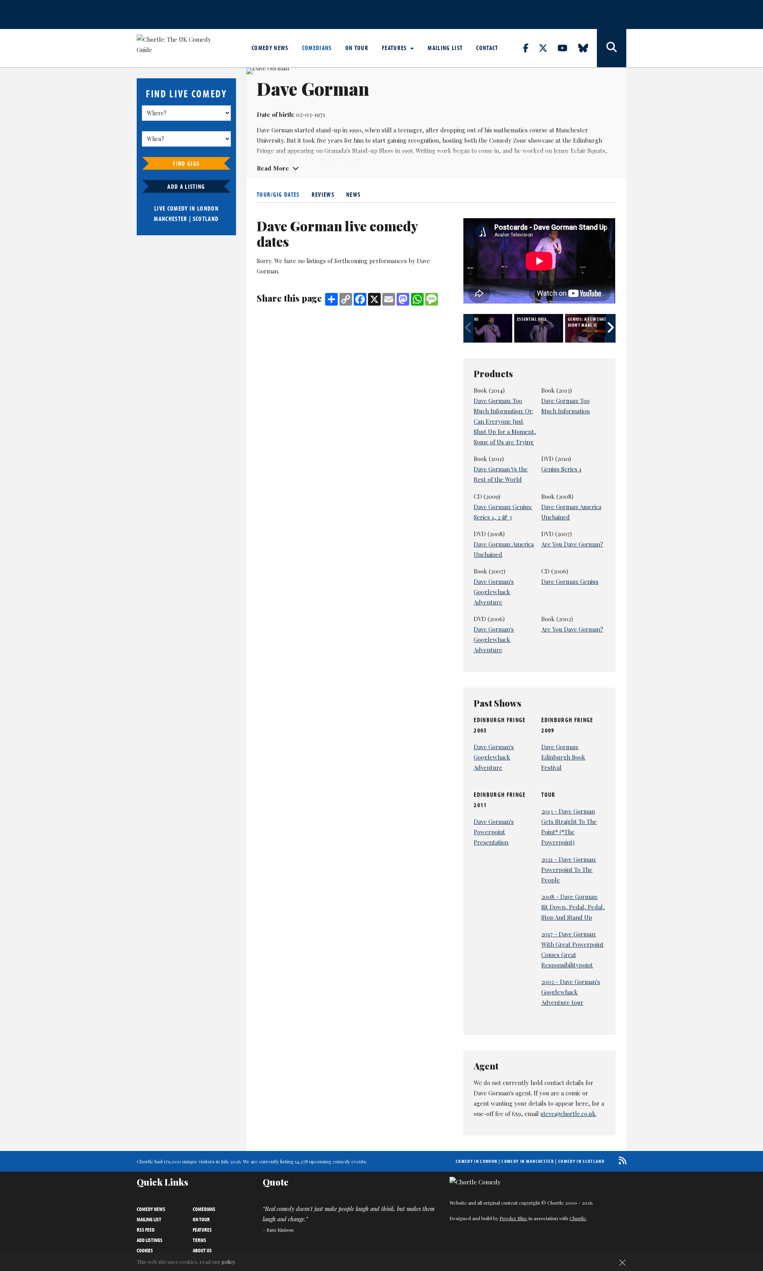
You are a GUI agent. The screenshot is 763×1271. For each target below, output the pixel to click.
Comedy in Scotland (581, 1161)
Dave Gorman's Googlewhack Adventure (494, 591)
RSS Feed (146, 1229)
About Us (202, 1250)
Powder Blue (513, 1218)
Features (395, 48)
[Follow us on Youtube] (567, 47)
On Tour (356, 48)
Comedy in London (476, 1161)
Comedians (317, 48)
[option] (488, 328)
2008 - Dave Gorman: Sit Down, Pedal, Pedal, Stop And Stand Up (573, 907)
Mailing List (445, 48)
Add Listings (150, 1240)
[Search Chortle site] (611, 48)
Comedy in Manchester (528, 1161)
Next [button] (611, 328)
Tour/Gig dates (278, 194)
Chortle (577, 1218)
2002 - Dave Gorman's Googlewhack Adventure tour (570, 992)
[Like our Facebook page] (530, 47)
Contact (487, 48)
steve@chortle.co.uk (568, 1114)
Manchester (170, 219)
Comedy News (270, 48)
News (353, 194)
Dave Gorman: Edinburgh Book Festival (563, 757)
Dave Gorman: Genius (569, 581)
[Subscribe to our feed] (620, 1160)
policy (228, 1261)
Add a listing (186, 186)
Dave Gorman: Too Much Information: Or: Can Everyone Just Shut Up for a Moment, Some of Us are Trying (505, 421)
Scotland (206, 219)
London (208, 208)
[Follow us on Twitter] (547, 47)
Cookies (145, 1250)
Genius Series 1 (561, 469)
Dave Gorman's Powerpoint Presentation (494, 832)
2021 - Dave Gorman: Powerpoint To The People (568, 869)
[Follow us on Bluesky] (587, 47)
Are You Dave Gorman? (572, 544)
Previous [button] (468, 328)
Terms (199, 1240)
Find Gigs (186, 163)
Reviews (323, 194)
